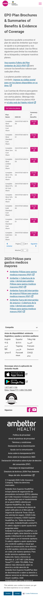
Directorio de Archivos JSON (15, 472)
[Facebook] (29, 409)
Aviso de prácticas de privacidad (21, 439)
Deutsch (30, 349)
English (8, 339)
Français (30, 346)
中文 (6, 343)
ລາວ (29, 356)
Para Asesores (33, 472)
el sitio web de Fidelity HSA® (21, 102)
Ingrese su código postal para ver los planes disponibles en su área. (21, 82)
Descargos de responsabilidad (21, 468)
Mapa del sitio (14, 475)
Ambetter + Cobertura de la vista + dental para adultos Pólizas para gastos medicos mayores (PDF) (23, 282)
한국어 (18, 343)
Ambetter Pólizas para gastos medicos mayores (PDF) (23, 273)
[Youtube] (34, 409)
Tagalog (19, 346)
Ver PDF (34, 122)
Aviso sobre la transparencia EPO (21, 453)
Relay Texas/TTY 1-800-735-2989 (18, 390)
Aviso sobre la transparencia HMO (21, 457)
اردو (6, 346)
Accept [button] (17, 593)
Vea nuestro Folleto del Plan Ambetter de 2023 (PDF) (17, 64)
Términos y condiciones (21, 442)
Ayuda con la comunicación (21, 450)
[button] (30, 593)
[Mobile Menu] (40, 3)
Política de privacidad (21, 435)
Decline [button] (8, 593)
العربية (29, 343)
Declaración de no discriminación (21, 446)
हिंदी (6, 349)
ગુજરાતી (8, 353)
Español (19, 339)
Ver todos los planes (13, 108)
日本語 (30, 353)
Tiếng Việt (31, 339)
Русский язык (19, 354)
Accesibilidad (26, 475)
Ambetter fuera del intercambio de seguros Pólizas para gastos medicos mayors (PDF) (24, 293)
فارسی (18, 349)
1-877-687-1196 (11, 387)
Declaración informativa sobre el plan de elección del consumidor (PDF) (21, 462)
